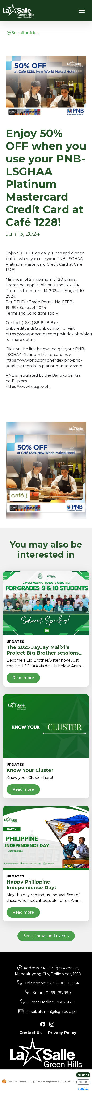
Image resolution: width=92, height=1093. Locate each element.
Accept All (83, 1075)
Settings (83, 1089)
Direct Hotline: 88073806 (51, 1002)
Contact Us (30, 1032)
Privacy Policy (62, 1032)
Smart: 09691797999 (52, 992)
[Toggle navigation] (81, 10)
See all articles (25, 33)
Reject (83, 1082)
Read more (23, 677)
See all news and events (46, 936)
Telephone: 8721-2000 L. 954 (52, 983)
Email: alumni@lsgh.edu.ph (51, 1011)
